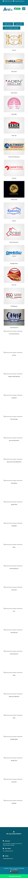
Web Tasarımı (8, 24)
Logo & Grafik (19, 24)
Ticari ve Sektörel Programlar (11, 28)
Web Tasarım (15, 871)
